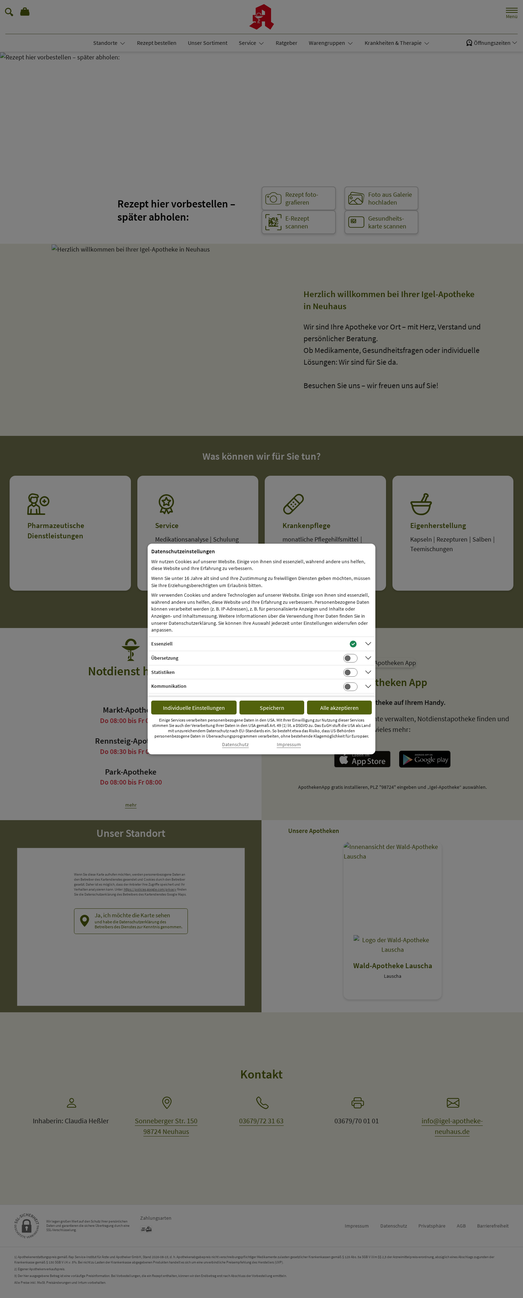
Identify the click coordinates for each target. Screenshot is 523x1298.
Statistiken (163, 672)
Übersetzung (164, 658)
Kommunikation (168, 686)
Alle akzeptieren (339, 707)
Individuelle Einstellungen (194, 707)
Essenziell (162, 643)
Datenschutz (235, 745)
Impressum (289, 745)
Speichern (272, 707)
